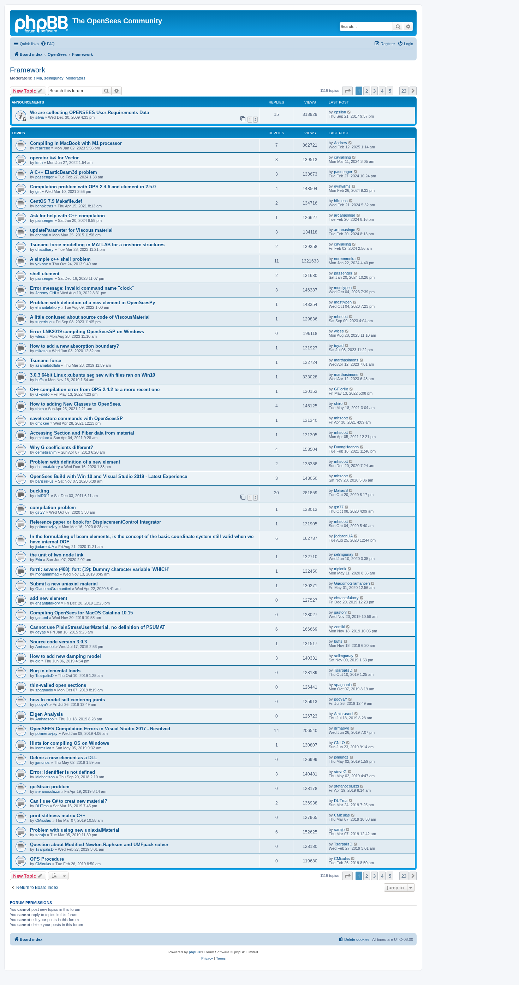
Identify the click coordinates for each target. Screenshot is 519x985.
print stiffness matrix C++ (57, 815)
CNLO (339, 743)
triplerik (340, 569)
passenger (44, 177)
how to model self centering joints (67, 699)
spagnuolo (44, 690)
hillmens (341, 201)
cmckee (42, 423)
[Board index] (42, 23)
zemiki (339, 627)
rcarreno (42, 148)
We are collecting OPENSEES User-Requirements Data (89, 112)
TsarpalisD (44, 675)
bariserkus (44, 481)
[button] (347, 91)
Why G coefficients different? (61, 447)
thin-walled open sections (58, 685)
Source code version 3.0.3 (58, 641)
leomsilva (43, 748)
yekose (41, 264)
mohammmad (47, 574)
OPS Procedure (47, 859)
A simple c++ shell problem (60, 259)
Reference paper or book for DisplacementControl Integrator (95, 522)
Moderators (75, 78)
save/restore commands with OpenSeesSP (76, 418)
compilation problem (53, 507)
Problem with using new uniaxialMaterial (74, 830)
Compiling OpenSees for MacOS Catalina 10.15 (81, 612)
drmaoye (341, 728)
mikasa (41, 351)
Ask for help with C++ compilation (67, 215)
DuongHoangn (346, 447)
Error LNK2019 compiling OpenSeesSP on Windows (87, 331)
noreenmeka (345, 258)
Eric (38, 560)
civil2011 (42, 496)
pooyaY (41, 704)
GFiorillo (42, 394)
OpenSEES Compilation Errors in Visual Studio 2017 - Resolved (100, 728)
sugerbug (43, 322)
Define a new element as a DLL (63, 757)
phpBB (194, 952)
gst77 (40, 512)
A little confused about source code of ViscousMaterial (90, 317)
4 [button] (382, 91)
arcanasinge (344, 215)
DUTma (42, 806)
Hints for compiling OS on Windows (69, 743)
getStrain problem (50, 786)
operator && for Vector (54, 157)
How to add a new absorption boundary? (74, 346)
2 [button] (366, 91)
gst (38, 191)
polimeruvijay (46, 527)
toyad (339, 345)
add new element (48, 598)
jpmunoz (42, 762)
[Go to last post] (349, 112)
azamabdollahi (47, 365)
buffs (39, 380)
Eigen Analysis (46, 714)
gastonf (41, 617)
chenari (41, 235)
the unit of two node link (56, 555)
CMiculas (43, 820)
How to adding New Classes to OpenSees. (75, 404)
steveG (340, 771)
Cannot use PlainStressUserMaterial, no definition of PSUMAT (97, 627)
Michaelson (45, 777)
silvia (38, 78)
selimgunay (54, 78)
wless (40, 336)
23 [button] (403, 91)
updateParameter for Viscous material (71, 230)
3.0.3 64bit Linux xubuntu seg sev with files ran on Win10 (92, 375)
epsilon (340, 112)
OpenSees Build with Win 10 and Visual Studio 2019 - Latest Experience (108, 476)
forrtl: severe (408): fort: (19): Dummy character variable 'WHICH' (99, 569)
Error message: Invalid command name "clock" (82, 288)
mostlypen (343, 287)
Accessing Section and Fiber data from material (82, 433)
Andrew (340, 143)
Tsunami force (45, 360)
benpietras (44, 206)
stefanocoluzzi (47, 791)
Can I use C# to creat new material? (68, 801)
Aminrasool (44, 646)
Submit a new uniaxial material (64, 583)
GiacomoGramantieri (53, 588)
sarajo (40, 835)
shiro (39, 409)
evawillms (342, 186)
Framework (27, 70)
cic (37, 661)
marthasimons (346, 360)
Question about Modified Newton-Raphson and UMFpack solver (99, 844)
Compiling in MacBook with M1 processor (76, 143)
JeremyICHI (45, 293)
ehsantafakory (47, 307)
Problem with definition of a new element (75, 462)
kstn (39, 162)
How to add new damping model (65, 656)
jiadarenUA (44, 546)
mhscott (341, 316)
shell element (44, 273)
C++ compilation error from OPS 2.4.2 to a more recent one (95, 389)
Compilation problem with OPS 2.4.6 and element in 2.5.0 (93, 186)
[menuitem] (48, 44)
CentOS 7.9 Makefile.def (56, 201)
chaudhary (44, 249)
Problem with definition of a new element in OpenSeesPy (92, 302)
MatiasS (341, 490)
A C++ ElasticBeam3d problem (63, 172)
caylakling (342, 157)
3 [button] (374, 91)
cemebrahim (45, 452)
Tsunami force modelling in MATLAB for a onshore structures (97, 244)
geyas (40, 632)
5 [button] (390, 91)
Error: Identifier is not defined (62, 772)
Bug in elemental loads (55, 670)
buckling (39, 491)
